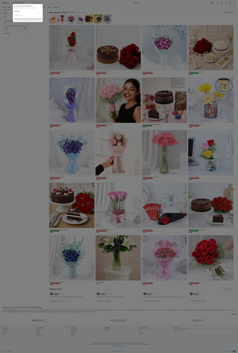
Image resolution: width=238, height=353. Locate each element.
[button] (40, 6)
